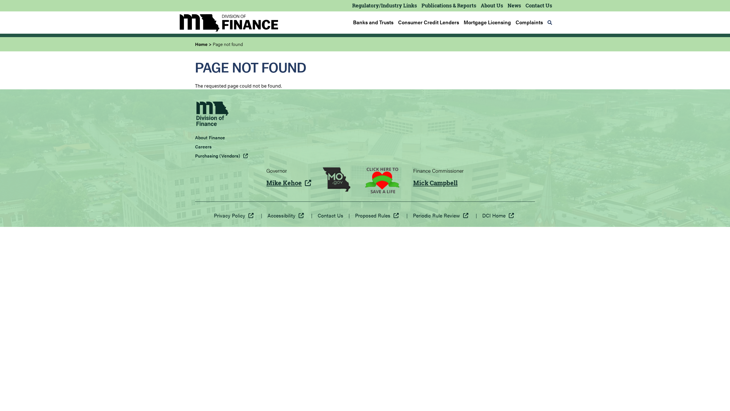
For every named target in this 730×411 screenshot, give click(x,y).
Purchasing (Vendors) (217, 155)
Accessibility (281, 215)
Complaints (529, 22)
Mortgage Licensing (487, 22)
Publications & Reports (448, 5)
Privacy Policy (229, 215)
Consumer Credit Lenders (428, 22)
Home (201, 44)
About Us (492, 5)
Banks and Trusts (373, 22)
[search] (550, 22)
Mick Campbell (435, 183)
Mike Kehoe (284, 183)
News (514, 5)
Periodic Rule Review (436, 215)
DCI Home (494, 215)
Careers (203, 146)
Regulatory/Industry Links (384, 5)
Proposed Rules (372, 215)
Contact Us (539, 5)
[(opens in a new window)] (336, 180)
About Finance (210, 137)
